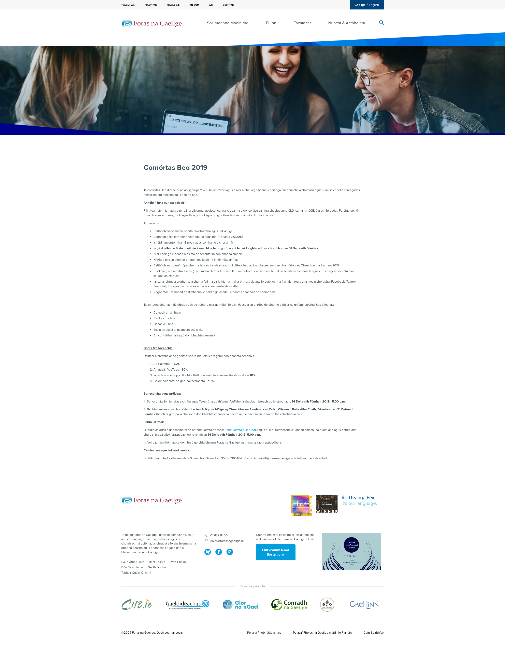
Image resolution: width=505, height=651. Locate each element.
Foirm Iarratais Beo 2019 (241, 430)
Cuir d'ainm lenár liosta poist (275, 552)
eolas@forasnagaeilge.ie (227, 541)
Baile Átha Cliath (132, 562)
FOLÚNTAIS (151, 5)
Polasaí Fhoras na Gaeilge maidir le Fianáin (322, 633)
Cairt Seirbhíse (374, 633)
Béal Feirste (157, 562)
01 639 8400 (219, 535)
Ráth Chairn (178, 562)
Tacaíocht (302, 23)
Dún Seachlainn (132, 567)
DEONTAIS (228, 5)
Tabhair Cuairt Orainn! (136, 573)
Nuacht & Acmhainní (346, 23)
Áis (211, 5)
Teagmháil (128, 5)
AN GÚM (194, 5)
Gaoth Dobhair (157, 567)
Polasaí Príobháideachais (264, 633)
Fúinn (271, 23)
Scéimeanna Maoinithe (228, 23)
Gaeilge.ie (173, 5)
